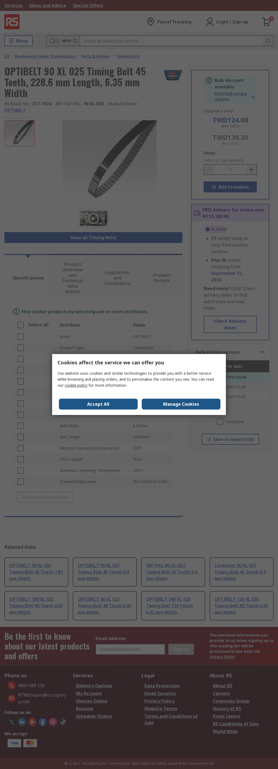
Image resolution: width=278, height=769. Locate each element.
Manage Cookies (181, 404)
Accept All (98, 404)
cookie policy (76, 385)
